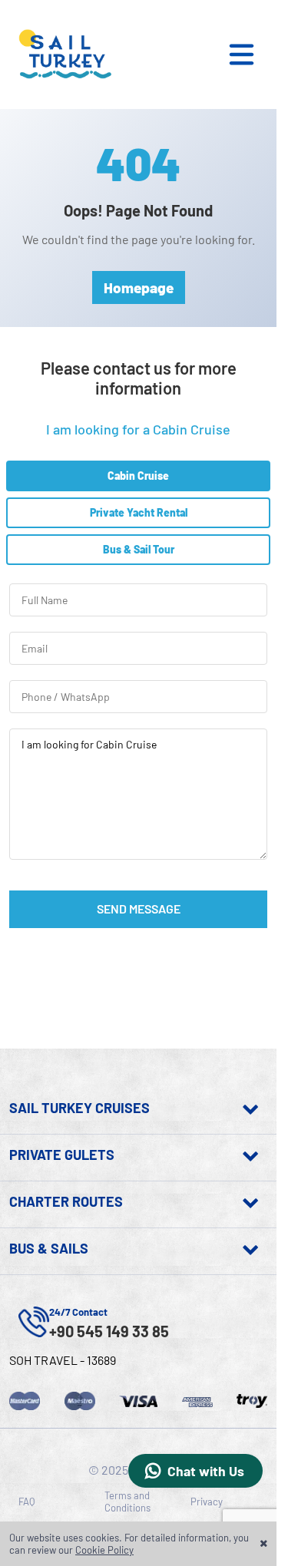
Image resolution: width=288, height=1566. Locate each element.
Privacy (206, 1501)
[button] (250, 54)
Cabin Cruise (138, 475)
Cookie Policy (104, 1550)
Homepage (139, 287)
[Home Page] (63, 54)
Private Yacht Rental (138, 512)
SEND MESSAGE (138, 908)
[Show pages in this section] (208, 1108)
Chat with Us (205, 1470)
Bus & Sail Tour (138, 549)
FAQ (26, 1501)
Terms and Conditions (127, 1501)
